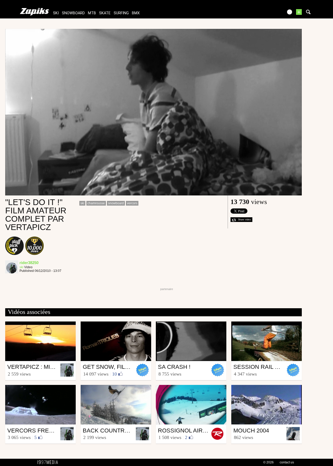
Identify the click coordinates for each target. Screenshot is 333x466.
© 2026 (268, 462)
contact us (287, 462)
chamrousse (96, 203)
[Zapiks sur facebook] (268, 13)
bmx (136, 13)
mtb (92, 13)
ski (56, 13)
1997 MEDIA (49, 462)
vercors (132, 203)
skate (105, 13)
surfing (121, 13)
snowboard (73, 13)
